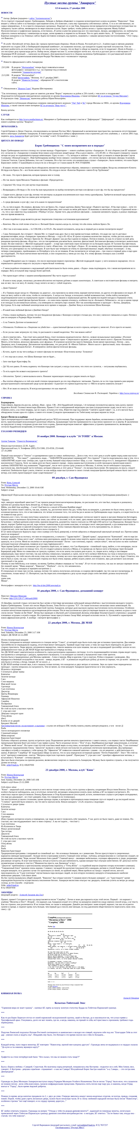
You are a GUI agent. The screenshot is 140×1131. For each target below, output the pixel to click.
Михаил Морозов (18, 596)
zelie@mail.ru (13, 765)
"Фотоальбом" (28, 67)
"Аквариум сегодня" (31, 72)
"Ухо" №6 (75, 103)
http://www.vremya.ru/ (129, 393)
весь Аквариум (17, 136)
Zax (54, 926)
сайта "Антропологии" (40, 18)
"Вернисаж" (25, 98)
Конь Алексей (13, 482)
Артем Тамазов (8, 441)
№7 (84, 103)
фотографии (23, 77)
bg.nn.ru (55, 986)
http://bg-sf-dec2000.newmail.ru (47, 585)
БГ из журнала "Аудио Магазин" (113, 96)
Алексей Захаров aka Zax (31, 895)
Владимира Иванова (70, 96)
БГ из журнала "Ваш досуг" (53, 105)
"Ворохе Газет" (24, 88)
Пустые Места (11, 485)
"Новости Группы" (30, 80)
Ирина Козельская (15, 627)
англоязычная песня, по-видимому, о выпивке (23, 726)
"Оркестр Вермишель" (26, 441)
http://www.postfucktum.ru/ (31, 119)
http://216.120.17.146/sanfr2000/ (23, 598)
